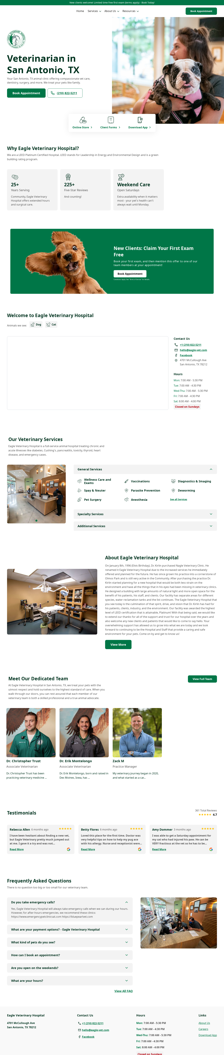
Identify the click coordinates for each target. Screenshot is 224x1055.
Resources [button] (128, 11)
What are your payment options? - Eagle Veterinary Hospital (55, 929)
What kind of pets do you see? (33, 942)
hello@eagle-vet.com (95, 1030)
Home (80, 11)
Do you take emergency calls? (33, 902)
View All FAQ (123, 991)
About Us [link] (204, 1023)
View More (118, 644)
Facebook (88, 1037)
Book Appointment (201, 11)
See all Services (178, 499)
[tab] (36, 521)
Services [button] (93, 11)
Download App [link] (208, 1035)
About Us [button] (110, 11)
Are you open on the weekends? (34, 968)
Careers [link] (203, 1029)
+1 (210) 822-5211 (92, 1023)
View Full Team (202, 679)
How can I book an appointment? (35, 955)
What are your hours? (27, 981)
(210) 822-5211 (67, 93)
